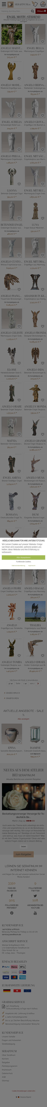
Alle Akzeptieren (23, 558)
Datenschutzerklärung (18, 565)
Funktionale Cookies (23, 562)
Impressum (31, 565)
